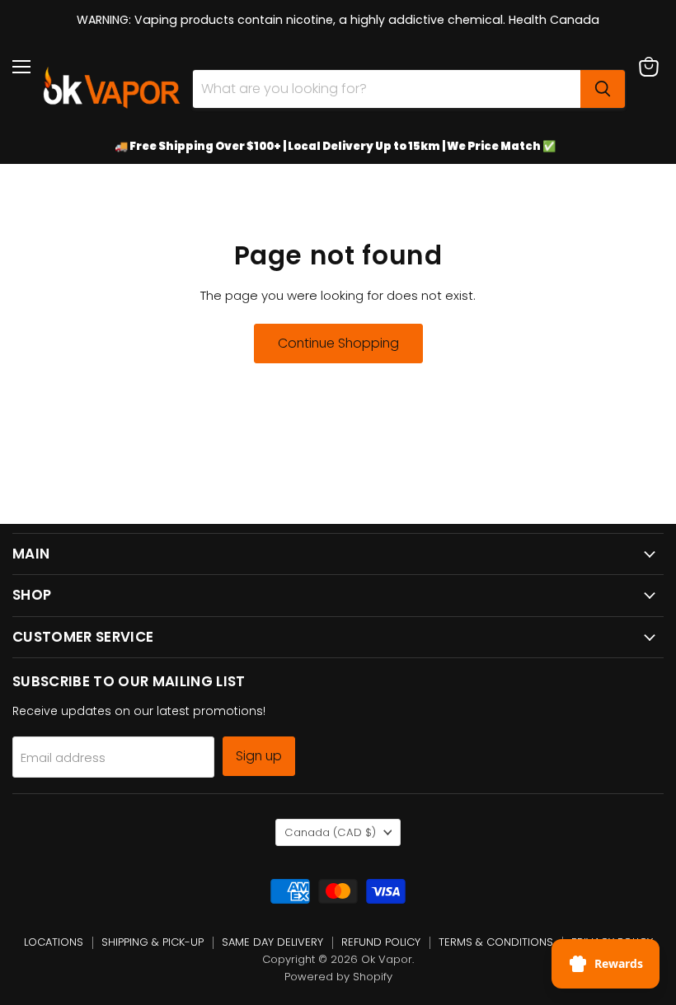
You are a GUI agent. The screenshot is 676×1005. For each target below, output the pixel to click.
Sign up (259, 755)
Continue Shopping (338, 343)
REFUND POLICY (380, 942)
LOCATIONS (53, 942)
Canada (330, 832)
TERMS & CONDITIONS (496, 942)
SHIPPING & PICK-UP (152, 942)
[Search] (602, 89)
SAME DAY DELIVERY (272, 942)
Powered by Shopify (338, 976)
